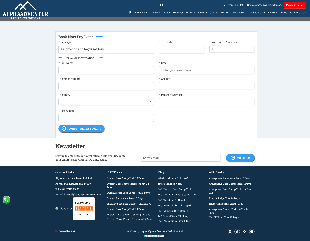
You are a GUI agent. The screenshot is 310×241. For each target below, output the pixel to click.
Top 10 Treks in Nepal (170, 183)
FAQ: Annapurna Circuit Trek (174, 221)
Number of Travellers (223, 42)
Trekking (141, 12)
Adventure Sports (233, 12)
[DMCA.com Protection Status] (155, 235)
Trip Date (165, 42)
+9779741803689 (234, 4)
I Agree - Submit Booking (84, 128)
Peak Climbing (183, 12)
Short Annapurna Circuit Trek (226, 203)
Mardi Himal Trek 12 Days (224, 217)
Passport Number (170, 94)
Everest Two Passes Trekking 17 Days (128, 214)
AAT (73, 231)
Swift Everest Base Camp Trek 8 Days (128, 192)
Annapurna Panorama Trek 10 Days (229, 178)
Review (273, 12)
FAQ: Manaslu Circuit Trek (173, 211)
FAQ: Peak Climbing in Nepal (174, 205)
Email (163, 63)
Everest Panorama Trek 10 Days (125, 198)
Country (64, 94)
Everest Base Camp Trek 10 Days (125, 178)
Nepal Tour (160, 12)
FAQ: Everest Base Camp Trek (175, 189)
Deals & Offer (295, 5)
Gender (164, 78)
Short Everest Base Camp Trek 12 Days (129, 203)
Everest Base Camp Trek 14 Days (125, 209)
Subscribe (243, 157)
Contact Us (298, 12)
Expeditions (206, 12)
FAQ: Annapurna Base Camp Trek (177, 194)
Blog (284, 12)
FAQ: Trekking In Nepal (171, 200)
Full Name (65, 63)
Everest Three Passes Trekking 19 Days (129, 219)
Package (64, 42)
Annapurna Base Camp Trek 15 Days (230, 183)
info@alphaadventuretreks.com (265, 4)
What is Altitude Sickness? (173, 178)
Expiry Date (66, 110)
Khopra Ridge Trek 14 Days (224, 198)
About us (257, 12)
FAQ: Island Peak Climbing (173, 216)
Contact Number (69, 78)
